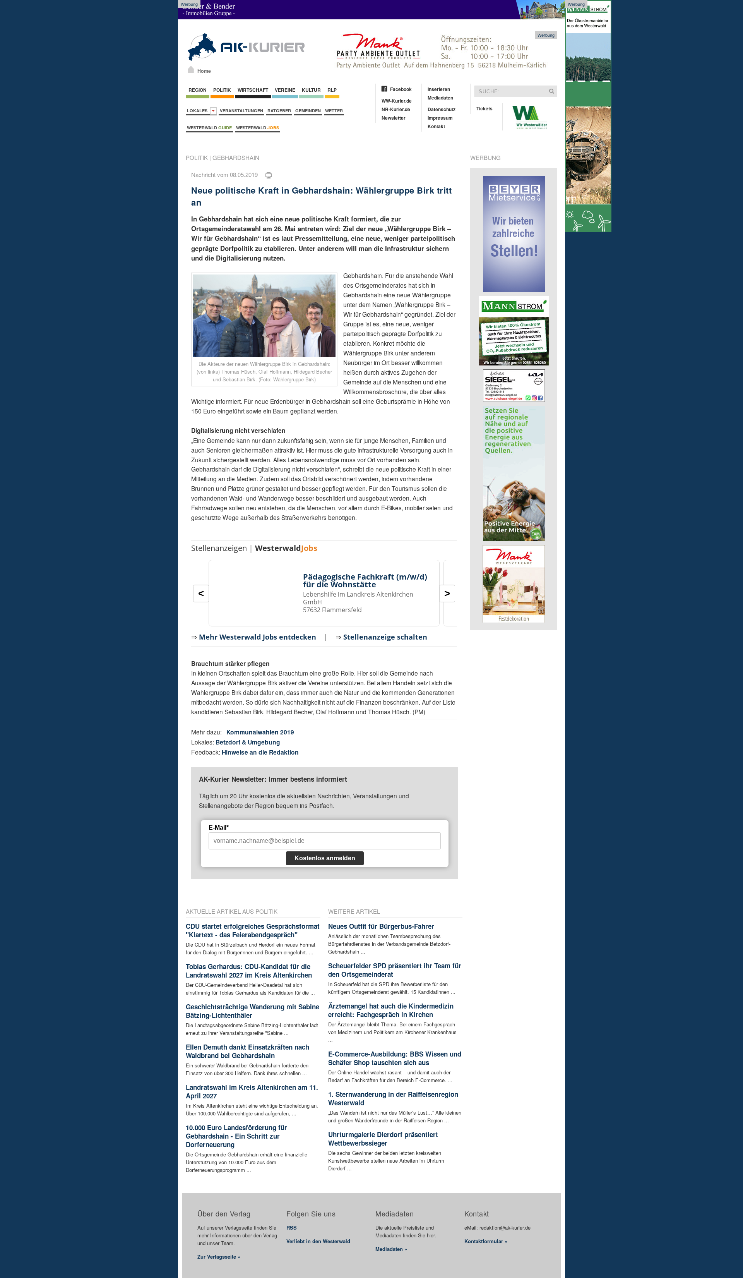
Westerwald (209, 127)
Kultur (311, 89)
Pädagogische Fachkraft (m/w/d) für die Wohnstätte (365, 580)
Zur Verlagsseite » (218, 1256)
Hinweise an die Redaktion (260, 752)
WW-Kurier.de (397, 100)
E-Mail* (219, 827)
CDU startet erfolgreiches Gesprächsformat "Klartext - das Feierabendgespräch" (253, 930)
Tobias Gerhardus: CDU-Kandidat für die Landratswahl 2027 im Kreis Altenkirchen (249, 971)
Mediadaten (440, 97)
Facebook (401, 89)
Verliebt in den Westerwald (318, 1241)
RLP (332, 89)
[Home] (191, 69)
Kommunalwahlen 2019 (260, 731)
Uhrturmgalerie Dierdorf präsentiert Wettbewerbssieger (383, 1139)
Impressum (440, 117)
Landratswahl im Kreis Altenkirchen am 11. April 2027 (252, 1091)
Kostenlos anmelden (324, 858)
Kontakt (436, 126)
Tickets (484, 108)
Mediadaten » (391, 1248)
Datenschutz (441, 109)
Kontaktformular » (485, 1241)
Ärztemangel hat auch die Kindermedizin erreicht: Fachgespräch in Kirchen (391, 1010)
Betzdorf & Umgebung (248, 742)
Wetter (334, 110)
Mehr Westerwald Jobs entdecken (257, 637)
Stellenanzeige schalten (385, 637)
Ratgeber (279, 110)
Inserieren (439, 89)
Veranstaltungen (241, 110)
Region (197, 89)
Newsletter (394, 117)
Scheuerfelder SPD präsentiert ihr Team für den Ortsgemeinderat (394, 970)
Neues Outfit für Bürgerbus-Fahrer (381, 926)
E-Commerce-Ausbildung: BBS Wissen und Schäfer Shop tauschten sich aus (394, 1058)
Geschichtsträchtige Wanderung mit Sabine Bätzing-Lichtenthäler (252, 1011)
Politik (222, 89)
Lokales (198, 110)
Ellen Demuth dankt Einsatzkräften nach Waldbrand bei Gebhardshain (247, 1051)
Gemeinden (308, 110)
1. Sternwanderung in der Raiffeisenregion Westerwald (393, 1098)
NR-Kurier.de (396, 109)
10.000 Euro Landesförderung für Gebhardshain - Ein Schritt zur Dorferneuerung (236, 1136)
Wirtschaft (252, 89)
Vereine (285, 89)
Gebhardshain (235, 157)
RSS (291, 1227)
